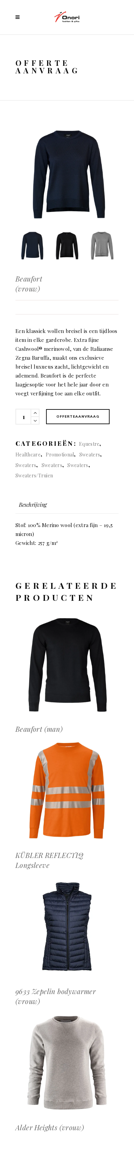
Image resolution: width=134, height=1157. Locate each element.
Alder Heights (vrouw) (49, 1127)
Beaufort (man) (39, 728)
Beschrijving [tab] (33, 504)
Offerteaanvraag (77, 416)
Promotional (60, 454)
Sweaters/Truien (34, 475)
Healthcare (28, 454)
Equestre (89, 444)
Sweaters (89, 454)
